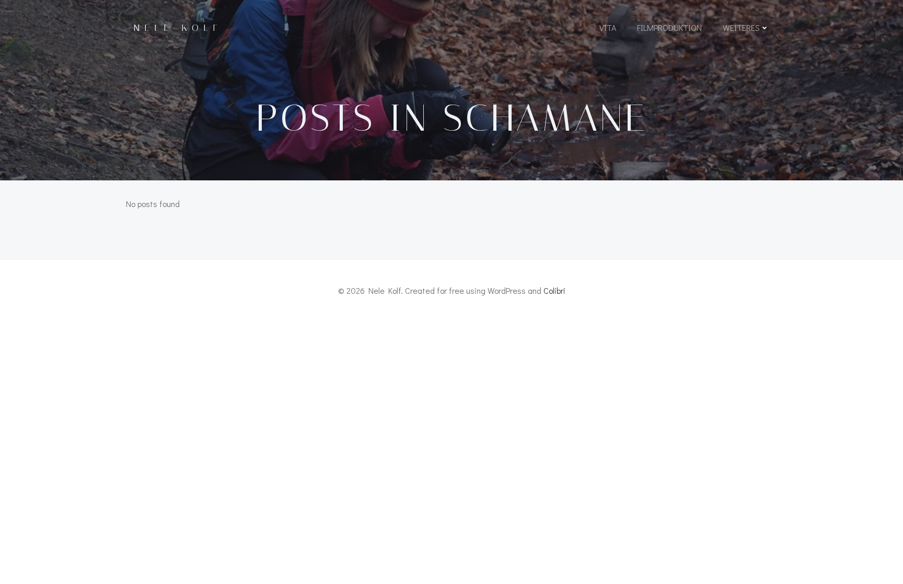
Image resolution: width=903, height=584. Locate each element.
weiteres (741, 27)
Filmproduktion (669, 27)
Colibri (554, 290)
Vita (607, 27)
